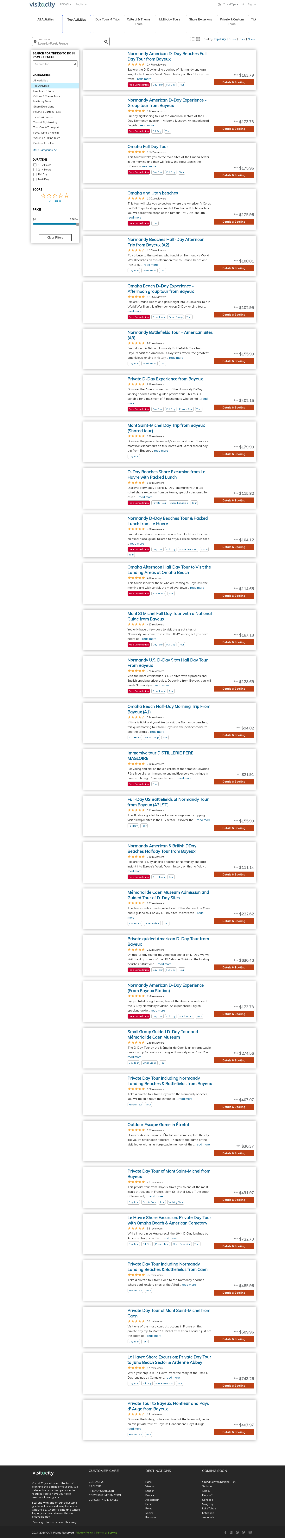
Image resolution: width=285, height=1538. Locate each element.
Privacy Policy (84, 1532)
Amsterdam (152, 1499)
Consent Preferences (103, 1499)
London (150, 1490)
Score (232, 39)
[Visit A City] (43, 1473)
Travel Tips (230, 4)
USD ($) (65, 4)
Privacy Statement (101, 1490)
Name (251, 39)
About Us (95, 1486)
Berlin (148, 1504)
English (80, 4)
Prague (149, 1495)
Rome (148, 1508)
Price (242, 39)
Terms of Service (106, 1532)
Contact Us (96, 1481)
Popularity (220, 39)
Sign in (252, 4)
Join (243, 4)
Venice (149, 1512)
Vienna (149, 1486)
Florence (150, 1517)
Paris (148, 1481)
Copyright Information (105, 1495)
